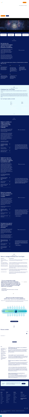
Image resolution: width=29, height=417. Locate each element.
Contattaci (22, 393)
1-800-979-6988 (22, 394)
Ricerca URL (7, 402)
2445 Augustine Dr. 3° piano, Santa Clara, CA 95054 (24, 396)
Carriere (14, 395)
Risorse (7, 392)
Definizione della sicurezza (8, 397)
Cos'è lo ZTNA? (2, 401)
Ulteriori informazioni (18, 245)
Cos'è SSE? (2, 398)
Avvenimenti (14, 396)
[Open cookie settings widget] (1, 416)
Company (14, 392)
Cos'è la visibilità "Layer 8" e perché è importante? (4, 351)
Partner (14, 401)
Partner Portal (14, 402)
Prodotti (1, 395)
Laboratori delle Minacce (7, 400)
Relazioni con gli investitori (15, 398)
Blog (6, 393)
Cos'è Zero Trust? (2, 400)
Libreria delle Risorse (8, 395)
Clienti (14, 400)
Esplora (1, 392)
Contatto (22, 392)
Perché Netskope (2, 394)
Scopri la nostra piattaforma (14, 321)
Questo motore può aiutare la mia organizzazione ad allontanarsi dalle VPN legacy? (4, 358)
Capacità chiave (18, 34)
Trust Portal (7, 401)
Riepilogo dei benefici (25, 34)
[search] (21, 2)
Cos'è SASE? (2, 397)
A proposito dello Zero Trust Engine (11, 34)
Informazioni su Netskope (15, 394)
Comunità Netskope (8, 394)
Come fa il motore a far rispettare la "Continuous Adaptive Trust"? (3, 353)
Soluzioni (2, 396)
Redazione (14, 399)
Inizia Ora (25, 2)
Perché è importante (3, 34)
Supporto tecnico (8, 398)
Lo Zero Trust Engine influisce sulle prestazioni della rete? (3, 356)
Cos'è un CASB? (1, 403)
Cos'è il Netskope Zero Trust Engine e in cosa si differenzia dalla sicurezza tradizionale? (4, 349)
